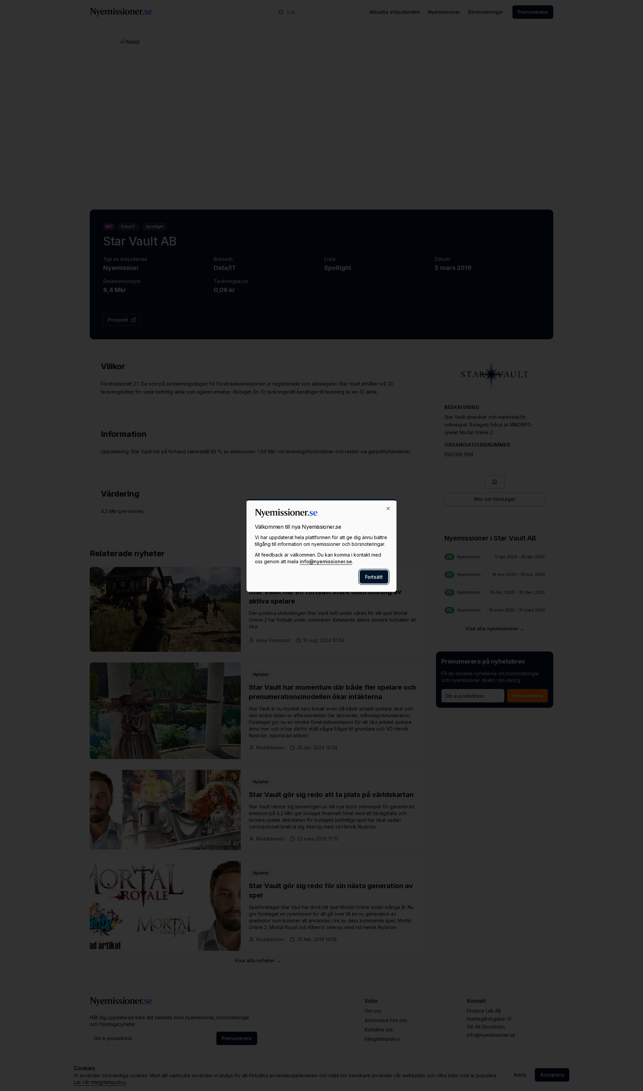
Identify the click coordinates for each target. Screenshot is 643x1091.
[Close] (388, 508)
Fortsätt (374, 577)
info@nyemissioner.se (326, 561)
